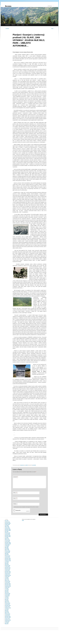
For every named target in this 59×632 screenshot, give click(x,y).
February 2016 (7, 581)
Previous (7, 28)
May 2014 (6, 599)
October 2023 (7, 524)
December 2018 (7, 558)
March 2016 (7, 580)
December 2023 (7, 523)
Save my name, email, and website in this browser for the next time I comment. (26, 506)
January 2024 (7, 522)
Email (15, 498)
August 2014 (7, 595)
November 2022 (8, 530)
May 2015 (6, 591)
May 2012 (6, 623)
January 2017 (7, 570)
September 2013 (8, 607)
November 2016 (8, 572)
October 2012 (7, 618)
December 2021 (7, 535)
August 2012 (7, 621)
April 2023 (7, 525)
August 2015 (7, 587)
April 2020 (7, 548)
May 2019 (6, 553)
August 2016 (7, 576)
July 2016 (6, 577)
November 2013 (8, 605)
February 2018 (7, 565)
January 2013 (7, 615)
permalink (34, 465)
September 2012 (8, 620)
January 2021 (7, 541)
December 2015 (7, 583)
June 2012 (7, 622)
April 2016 (7, 578)
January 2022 (7, 534)
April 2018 (7, 564)
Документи (22, 465)
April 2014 (7, 600)
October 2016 (7, 574)
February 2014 (7, 603)
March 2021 (7, 538)
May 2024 (6, 520)
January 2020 (7, 552)
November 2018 (8, 559)
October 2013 (7, 606)
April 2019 (7, 554)
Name (15, 492)
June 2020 (7, 546)
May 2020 (6, 547)
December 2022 (7, 529)
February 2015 (7, 593)
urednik (26, 465)
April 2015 (7, 592)
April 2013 (7, 611)
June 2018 (7, 561)
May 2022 (6, 531)
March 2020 (7, 549)
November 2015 (8, 584)
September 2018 (8, 560)
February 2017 (7, 569)
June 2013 (7, 609)
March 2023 (7, 526)
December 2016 (7, 571)
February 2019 (7, 555)
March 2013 (7, 612)
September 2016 (8, 575)
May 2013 (6, 610)
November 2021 (8, 536)
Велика (8, 6)
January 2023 (7, 528)
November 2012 (8, 617)
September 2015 (8, 586)
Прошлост (13, 24)
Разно (27, 24)
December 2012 (7, 616)
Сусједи (22, 24)
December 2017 (7, 568)
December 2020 (7, 542)
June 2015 (7, 589)
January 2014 (7, 604)
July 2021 (6, 537)
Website (14, 503)
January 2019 (7, 557)
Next (53, 28)
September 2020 (8, 543)
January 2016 (7, 582)
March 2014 (7, 601)
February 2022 (7, 532)
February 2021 (7, 540)
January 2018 (7, 566)
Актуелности (7, 24)
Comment (15, 477)
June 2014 (7, 598)
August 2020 (7, 545)
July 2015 (6, 588)
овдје (23, 520)
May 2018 (6, 563)
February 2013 (7, 614)
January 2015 (7, 594)
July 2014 (6, 597)
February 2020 (7, 551)
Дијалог (18, 24)
